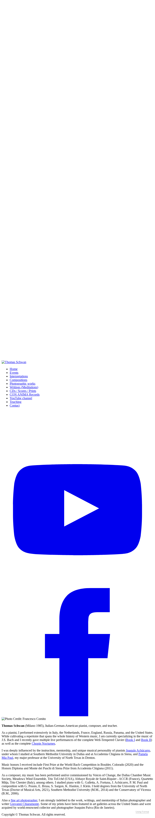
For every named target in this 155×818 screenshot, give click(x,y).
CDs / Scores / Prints (23, 391)
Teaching (15, 402)
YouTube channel (21, 398)
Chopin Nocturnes (43, 743)
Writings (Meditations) (24, 387)
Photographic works (22, 383)
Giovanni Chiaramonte (24, 804)
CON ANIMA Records (25, 394)
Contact (15, 405)
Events (14, 372)
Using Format (142, 812)
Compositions (18, 380)
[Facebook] (77, 715)
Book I (130, 740)
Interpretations (19, 376)
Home (14, 369)
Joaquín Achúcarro (138, 750)
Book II (146, 740)
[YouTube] (77, 562)
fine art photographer (24, 800)
